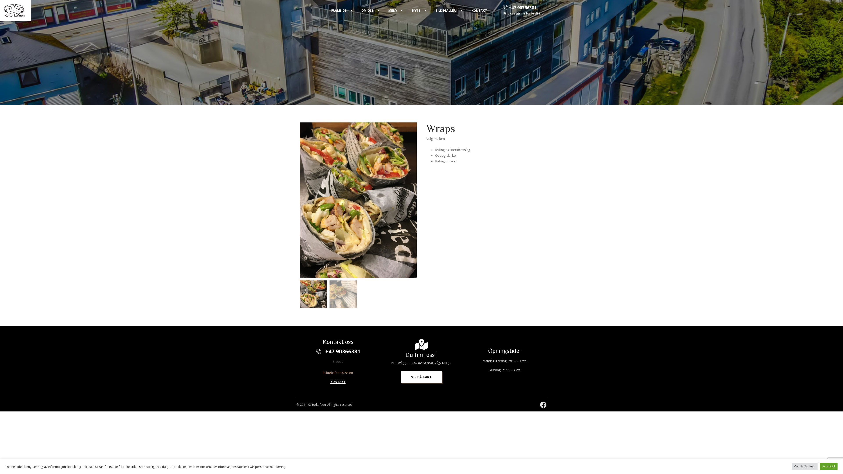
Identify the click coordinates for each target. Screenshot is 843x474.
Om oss (367, 10)
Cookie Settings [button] (804, 466)
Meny (392, 10)
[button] (338, 382)
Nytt (416, 10)
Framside (338, 10)
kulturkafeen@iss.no (338, 372)
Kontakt (479, 10)
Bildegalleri (446, 10)
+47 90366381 (522, 8)
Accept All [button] (828, 466)
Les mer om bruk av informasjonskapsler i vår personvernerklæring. (236, 467)
